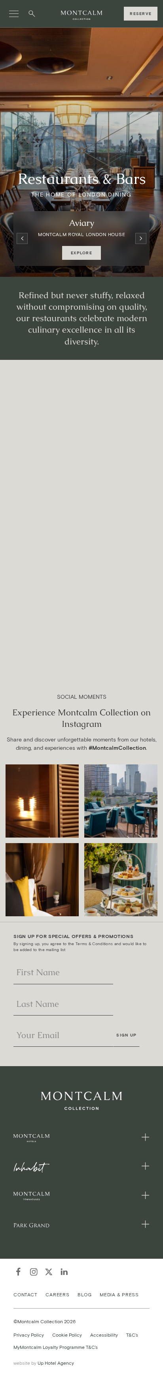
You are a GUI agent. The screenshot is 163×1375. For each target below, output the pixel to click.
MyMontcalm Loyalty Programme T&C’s (55, 1347)
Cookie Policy (67, 1334)
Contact (25, 1294)
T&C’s (132, 1334)
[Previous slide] (22, 238)
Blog (84, 1294)
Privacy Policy (28, 1334)
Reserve (141, 13)
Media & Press (119, 1294)
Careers (57, 1294)
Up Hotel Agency (43, 1363)
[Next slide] (140, 238)
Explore (81, 252)
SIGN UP (126, 1035)
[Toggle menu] (14, 14)
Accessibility (104, 1334)
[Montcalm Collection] (81, 15)
